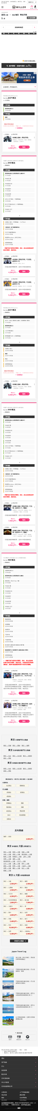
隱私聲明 (27, 1105)
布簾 (22, 807)
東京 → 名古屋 (17, 756)
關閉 (19, 1108)
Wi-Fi (9, 815)
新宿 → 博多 (7, 771)
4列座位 (9, 796)
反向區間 (32, 18)
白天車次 (8, 785)
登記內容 (4, 1095)
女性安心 (8, 811)
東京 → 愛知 (16, 745)
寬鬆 (22, 803)
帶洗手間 (22, 811)
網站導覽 (22, 1095)
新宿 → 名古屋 (17, 768)
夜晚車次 (22, 785)
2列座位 (9, 792)
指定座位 (8, 807)
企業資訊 (4, 1092)
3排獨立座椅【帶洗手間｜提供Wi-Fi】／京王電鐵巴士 (22, 704)
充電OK (9, 819)
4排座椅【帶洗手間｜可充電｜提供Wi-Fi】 (22, 260)
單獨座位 (8, 803)
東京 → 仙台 (7, 756)
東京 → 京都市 (27, 756)
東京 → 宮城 (7, 745)
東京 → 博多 (7, 758)
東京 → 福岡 (25, 745)
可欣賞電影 (22, 815)
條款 (2, 1097)
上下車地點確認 (24, 1092)
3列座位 (22, 792)
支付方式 (19, 1033)
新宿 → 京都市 (27, 768)
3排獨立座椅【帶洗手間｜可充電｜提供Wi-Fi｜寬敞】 (22, 507)
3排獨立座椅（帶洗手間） (20, 137)
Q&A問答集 (23, 1097)
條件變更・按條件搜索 (19, 65)
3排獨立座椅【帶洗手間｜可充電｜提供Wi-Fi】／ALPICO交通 (22, 675)
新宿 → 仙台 (7, 768)
